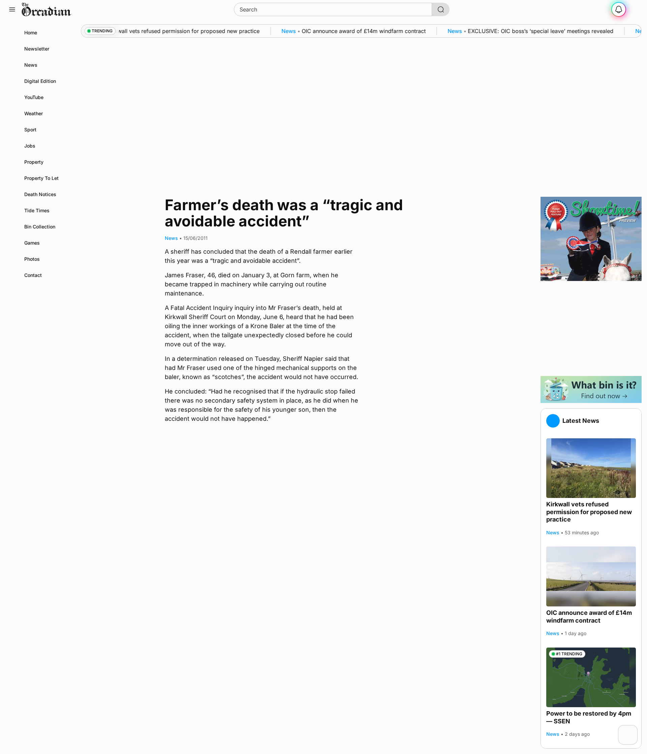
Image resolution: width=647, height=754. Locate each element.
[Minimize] (633, 729)
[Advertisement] (591, 328)
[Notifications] (618, 9)
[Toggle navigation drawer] (12, 9)
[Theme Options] (635, 9)
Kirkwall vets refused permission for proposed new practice (589, 512)
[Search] (441, 9)
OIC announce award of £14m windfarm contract (589, 616)
